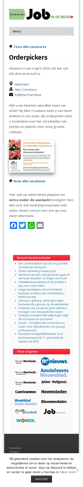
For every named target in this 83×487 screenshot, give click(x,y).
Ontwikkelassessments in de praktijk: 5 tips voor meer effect (42, 284)
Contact (14, 452)
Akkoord (41, 479)
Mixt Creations (25, 89)
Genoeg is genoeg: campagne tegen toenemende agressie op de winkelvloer (43, 302)
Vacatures (15, 448)
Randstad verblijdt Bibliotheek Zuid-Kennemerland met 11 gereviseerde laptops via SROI (41, 337)
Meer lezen (68, 472)
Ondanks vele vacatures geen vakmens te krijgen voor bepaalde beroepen (42, 310)
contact (35, 210)
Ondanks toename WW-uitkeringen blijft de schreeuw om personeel (43, 317)
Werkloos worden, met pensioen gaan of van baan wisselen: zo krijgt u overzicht (43, 276)
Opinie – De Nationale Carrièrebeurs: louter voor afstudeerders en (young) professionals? (41, 326)
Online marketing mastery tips (37, 271)
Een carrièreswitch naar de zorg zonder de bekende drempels (43, 265)
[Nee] (77, 470)
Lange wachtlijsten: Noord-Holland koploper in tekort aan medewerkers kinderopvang (41, 293)
